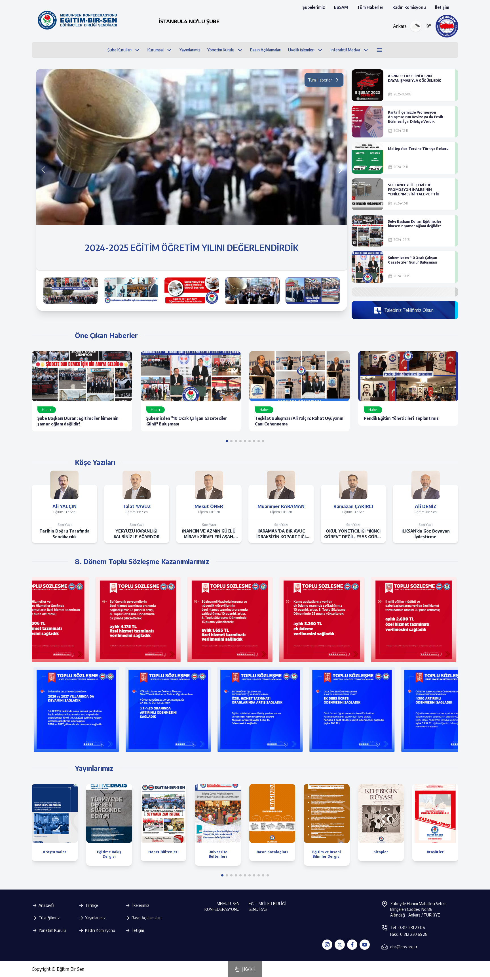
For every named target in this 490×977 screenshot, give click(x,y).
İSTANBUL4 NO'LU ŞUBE (189, 21)
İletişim (442, 7)
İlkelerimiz (140, 905)
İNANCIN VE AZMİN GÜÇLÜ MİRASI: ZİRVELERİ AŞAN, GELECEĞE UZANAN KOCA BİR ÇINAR (209, 534)
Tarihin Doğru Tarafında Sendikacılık (64, 534)
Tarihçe (91, 905)
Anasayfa (46, 905)
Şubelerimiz (314, 7)
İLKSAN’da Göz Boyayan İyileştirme (426, 534)
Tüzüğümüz (49, 917)
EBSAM (341, 7)
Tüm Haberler (370, 7)
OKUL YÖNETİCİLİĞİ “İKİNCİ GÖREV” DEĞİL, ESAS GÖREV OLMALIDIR (353, 534)
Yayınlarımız (95, 917)
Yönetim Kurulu (52, 930)
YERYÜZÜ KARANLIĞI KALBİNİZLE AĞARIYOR (137, 534)
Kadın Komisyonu (409, 7)
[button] (340, 170)
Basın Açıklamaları (147, 917)
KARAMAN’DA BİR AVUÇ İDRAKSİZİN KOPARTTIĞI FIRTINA (281, 534)
